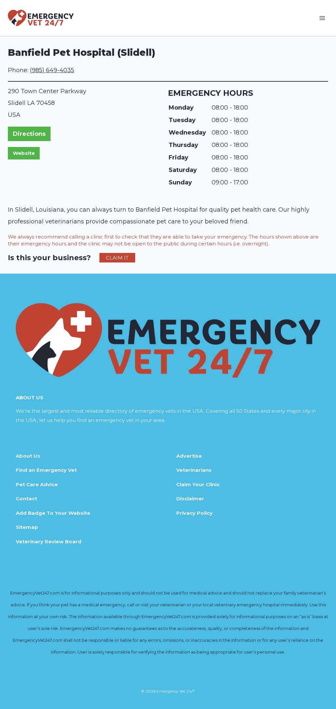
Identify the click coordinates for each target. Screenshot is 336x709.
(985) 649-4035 (52, 70)
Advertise (189, 456)
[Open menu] (322, 18)
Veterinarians (194, 470)
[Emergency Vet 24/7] (41, 18)
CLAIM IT (117, 258)
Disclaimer (190, 498)
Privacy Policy (194, 513)
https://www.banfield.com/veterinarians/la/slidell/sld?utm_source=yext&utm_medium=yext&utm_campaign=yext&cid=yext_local (24, 153)
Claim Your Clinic (198, 484)
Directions (29, 133)
